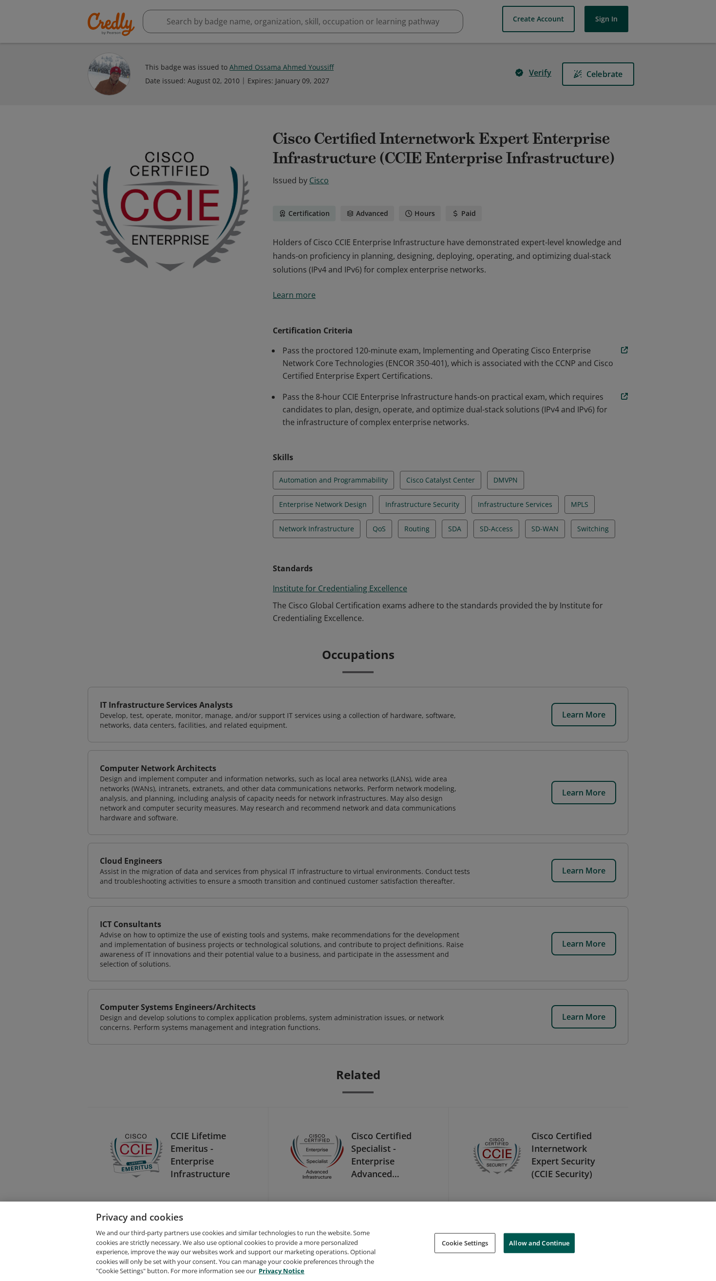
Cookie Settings (465, 1242)
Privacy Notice (281, 1270)
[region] (358, 1241)
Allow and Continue (539, 1242)
